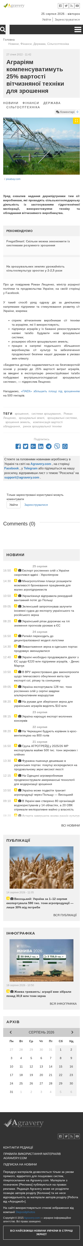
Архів (13, 1022)
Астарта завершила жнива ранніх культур (50, 815)
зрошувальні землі (31, 417)
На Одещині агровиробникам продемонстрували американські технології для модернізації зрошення (44, 780)
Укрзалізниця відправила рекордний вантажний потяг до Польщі (43, 598)
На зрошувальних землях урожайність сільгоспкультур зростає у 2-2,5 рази (35, 268)
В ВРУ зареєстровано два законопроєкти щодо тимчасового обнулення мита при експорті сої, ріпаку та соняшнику (46, 676)
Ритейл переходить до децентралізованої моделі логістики (39, 638)
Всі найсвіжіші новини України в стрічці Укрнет (41, 1232)
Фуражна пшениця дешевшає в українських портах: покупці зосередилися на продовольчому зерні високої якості (45, 765)
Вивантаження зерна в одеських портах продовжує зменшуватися (45, 648)
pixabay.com (13, 179)
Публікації (18, 840)
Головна (9, 39)
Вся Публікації (65, 915)
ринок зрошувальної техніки (42, 426)
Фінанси (31, 103)
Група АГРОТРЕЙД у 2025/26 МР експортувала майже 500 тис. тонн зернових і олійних (45, 750)
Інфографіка (20, 933)
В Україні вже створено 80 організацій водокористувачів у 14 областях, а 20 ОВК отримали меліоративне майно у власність (44, 805)
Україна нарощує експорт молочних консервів (43, 718)
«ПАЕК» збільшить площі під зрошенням (50, 391)
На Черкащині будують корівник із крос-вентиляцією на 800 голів (45, 733)
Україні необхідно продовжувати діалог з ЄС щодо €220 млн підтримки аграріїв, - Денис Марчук (46, 661)
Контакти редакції (18, 1147)
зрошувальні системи (62, 417)
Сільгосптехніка (23, 107)
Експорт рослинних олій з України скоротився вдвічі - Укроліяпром (41, 572)
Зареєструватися (67, 19)
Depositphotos (25, 1212)
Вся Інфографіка (63, 1003)
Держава (51, 103)
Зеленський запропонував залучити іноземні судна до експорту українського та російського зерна (44, 611)
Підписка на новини (20, 1164)
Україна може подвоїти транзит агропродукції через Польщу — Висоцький (43, 792)
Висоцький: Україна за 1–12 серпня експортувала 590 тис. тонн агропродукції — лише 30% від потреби (39, 903)
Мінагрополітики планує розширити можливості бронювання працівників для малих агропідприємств (43, 585)
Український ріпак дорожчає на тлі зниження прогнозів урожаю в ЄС (42, 623)
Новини (11, 103)
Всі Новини (70, 825)
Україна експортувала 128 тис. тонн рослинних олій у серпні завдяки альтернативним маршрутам (43, 691)
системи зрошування (46, 413)
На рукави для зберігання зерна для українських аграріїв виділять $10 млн (43, 703)
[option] (41, 146)
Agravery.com (32, 1217)
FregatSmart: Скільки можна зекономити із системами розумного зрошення (38, 243)
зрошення (22, 413)
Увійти (46, 19)
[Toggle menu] (78, 29)
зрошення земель (17, 422)
